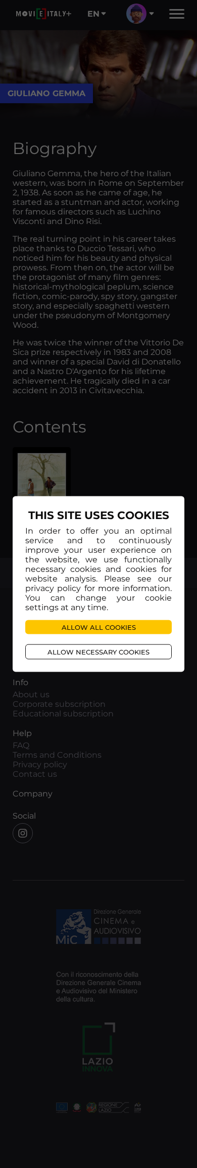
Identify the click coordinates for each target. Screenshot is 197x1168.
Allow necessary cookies (98, 651)
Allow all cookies (99, 627)
